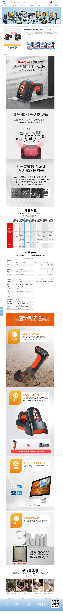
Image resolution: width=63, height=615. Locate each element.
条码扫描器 (6, 26)
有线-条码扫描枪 (12, 26)
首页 (3, 26)
